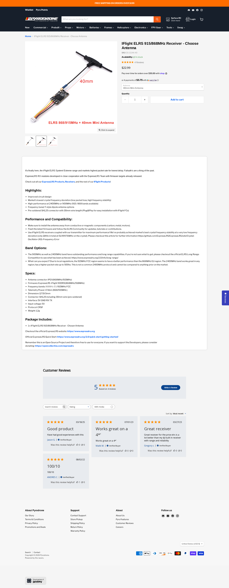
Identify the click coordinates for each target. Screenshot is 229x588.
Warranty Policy (78, 531)
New (27, 27)
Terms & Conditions (34, 519)
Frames (108, 27)
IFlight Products (102, 181)
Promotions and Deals (35, 527)
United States (191, 544)
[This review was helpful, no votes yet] (77, 444)
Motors (80, 27)
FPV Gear (156, 27)
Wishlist (29, 10)
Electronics (140, 27)
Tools (169, 27)
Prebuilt (55, 27)
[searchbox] (52, 407)
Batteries (94, 27)
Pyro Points (42, 10)
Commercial (40, 27)
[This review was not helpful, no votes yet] (82, 444)
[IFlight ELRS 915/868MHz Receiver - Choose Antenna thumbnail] (30, 141)
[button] (163, 80)
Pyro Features (122, 519)
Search (28, 552)
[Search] (157, 19)
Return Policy (77, 527)
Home (28, 36)
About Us (120, 515)
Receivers (70, 181)
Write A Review (170, 387)
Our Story (29, 515)
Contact (37, 552)
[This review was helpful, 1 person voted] (77, 482)
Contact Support (78, 515)
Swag (180, 27)
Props (68, 27)
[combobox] (107, 19)
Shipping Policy (78, 523)
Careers (119, 527)
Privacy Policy (31, 523)
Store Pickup (77, 519)
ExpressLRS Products (53, 181)
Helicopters (123, 27)
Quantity (125, 94)
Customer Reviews (125, 523)
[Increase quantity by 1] (144, 99)
